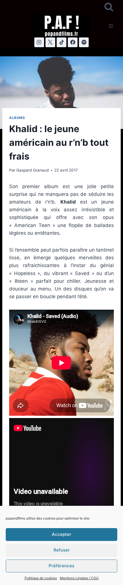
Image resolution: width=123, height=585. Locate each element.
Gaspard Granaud (32, 170)
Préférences (61, 565)
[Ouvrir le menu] (111, 25)
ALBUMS (17, 118)
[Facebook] (73, 42)
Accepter (61, 534)
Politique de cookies (41, 578)
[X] (50, 42)
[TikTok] (61, 42)
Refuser (61, 550)
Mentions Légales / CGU (79, 578)
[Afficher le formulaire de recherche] (109, 7)
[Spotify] (84, 42)
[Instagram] (39, 42)
